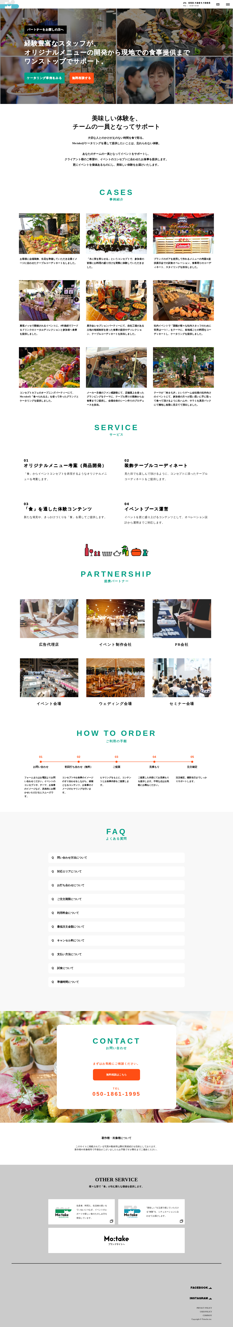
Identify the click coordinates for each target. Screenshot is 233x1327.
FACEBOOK (200, 1288)
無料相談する (81, 78)
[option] (49, 234)
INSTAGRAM (199, 1298)
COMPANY (207, 1315)
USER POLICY (206, 1312)
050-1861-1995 (116, 1092)
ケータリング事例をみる (44, 78)
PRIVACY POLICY (204, 1308)
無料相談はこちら (116, 1074)
